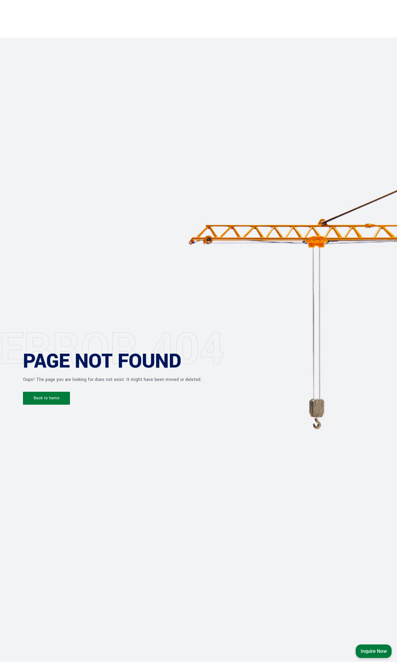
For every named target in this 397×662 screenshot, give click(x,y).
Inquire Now (374, 651)
